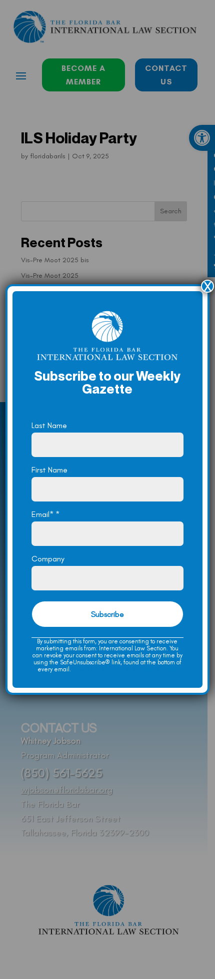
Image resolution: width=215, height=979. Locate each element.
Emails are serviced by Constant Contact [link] (125, 669)
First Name (50, 470)
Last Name (49, 425)
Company (48, 558)
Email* (46, 514)
